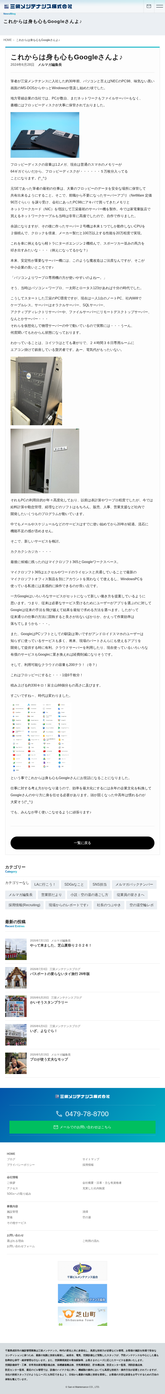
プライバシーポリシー (21, 1164)
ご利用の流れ (90, 1240)
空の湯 (86, 1217)
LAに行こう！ (45, 884)
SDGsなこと (74, 884)
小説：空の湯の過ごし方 (89, 895)
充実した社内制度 (93, 1188)
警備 (9, 1217)
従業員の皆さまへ (130, 895)
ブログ (11, 1159)
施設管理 (12, 1211)
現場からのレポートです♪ (68, 905)
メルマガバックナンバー (134, 884)
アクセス (12, 1188)
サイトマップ (90, 1159)
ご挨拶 (11, 1182)
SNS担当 (100, 884)
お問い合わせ (15, 1235)
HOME (7, 40)
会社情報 (12, 1177)
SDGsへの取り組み (19, 1193)
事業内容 (12, 1206)
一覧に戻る (82, 843)
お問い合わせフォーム (21, 1246)
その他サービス (16, 1222)
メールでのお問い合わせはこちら (85, 1127)
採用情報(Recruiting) (24, 905)
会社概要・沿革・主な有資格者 (102, 1182)
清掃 (85, 1211)
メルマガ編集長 (50, 64)
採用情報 (88, 1164)
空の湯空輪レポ (142, 905)
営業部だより (51, 895)
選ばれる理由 (15, 1240)
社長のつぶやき (109, 905)
